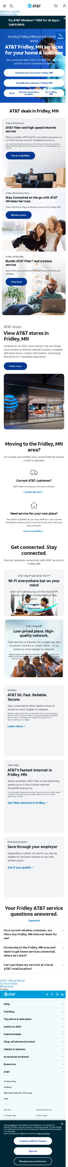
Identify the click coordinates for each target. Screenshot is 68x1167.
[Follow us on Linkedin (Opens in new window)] (62, 994)
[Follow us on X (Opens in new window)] (47, 994)
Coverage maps (10, 1115)
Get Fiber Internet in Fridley (26, 802)
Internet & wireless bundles (33, 93)
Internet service (34, 72)
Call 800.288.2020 (32, 492)
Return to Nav (9, 14)
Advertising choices (43, 1110)
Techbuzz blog (10, 1081)
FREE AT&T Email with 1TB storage (18, 1093)
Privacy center (41, 1115)
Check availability (20, 155)
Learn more (16, 24)
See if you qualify (19, 867)
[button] (4, 6)
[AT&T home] (34, 6)
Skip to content (10, 11)
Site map (7, 1110)
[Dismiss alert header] (64, 18)
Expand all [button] (34, 920)
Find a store (15, 366)
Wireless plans (34, 82)
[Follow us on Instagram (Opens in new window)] (57, 994)
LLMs (6, 1099)
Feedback (8, 1087)
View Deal (16, 281)
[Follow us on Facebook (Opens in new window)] (52, 994)
